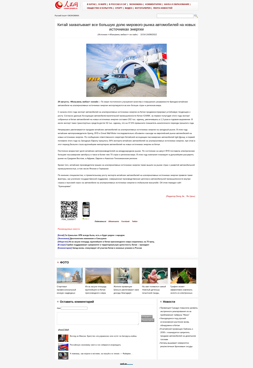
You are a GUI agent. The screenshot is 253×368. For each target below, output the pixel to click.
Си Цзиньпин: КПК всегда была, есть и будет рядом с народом (95, 235)
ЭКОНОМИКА (73, 16)
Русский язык (60, 16)
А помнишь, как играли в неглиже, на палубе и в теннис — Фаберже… (101, 354)
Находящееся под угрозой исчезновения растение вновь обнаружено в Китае (174, 322)
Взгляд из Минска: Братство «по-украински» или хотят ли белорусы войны (103, 336)
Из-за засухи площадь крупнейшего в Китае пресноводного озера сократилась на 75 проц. (112, 242)
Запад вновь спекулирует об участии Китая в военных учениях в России (107, 248)
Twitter (135, 221)
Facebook (125, 221)
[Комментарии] (65, 248)
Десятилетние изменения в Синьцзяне (88, 238)
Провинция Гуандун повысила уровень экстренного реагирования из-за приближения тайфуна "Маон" (179, 311)
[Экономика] (63, 238)
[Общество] (63, 242)
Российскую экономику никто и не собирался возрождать (95, 345)
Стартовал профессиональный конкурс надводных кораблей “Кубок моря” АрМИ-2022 (68, 292)
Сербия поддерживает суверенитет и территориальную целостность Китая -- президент (107, 245)
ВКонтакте (113, 221)
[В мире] (62, 245)
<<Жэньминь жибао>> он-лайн (122, 34)
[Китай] (61, 235)
